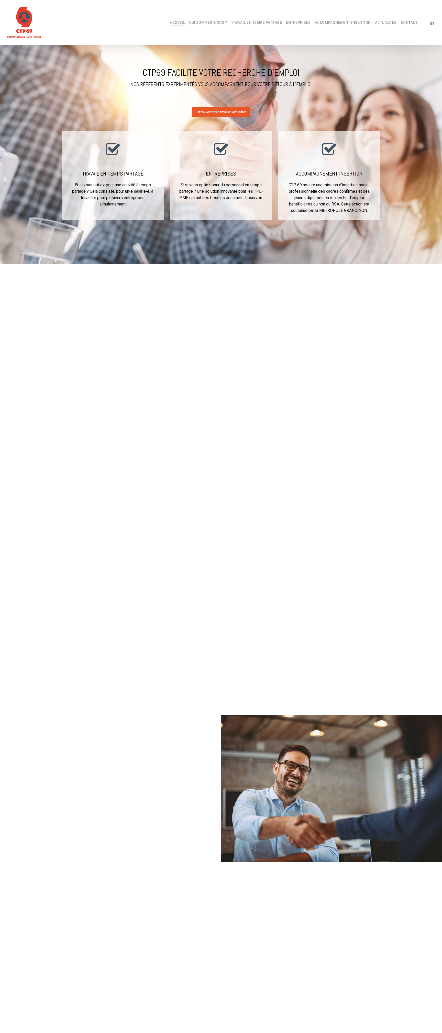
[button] (221, 112)
